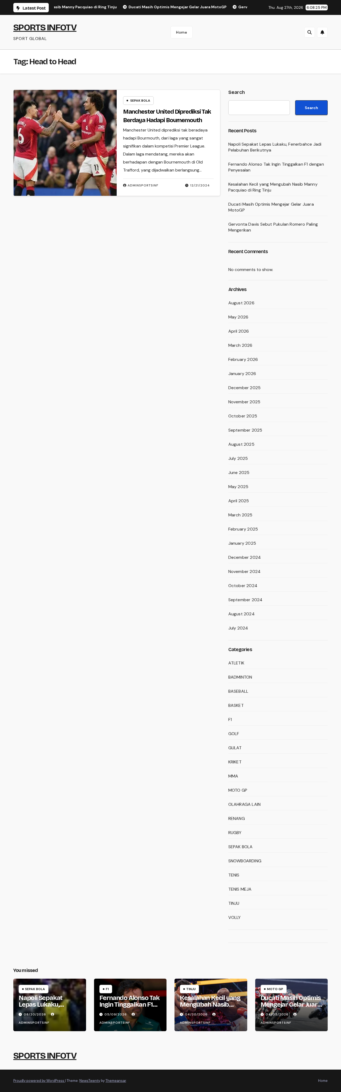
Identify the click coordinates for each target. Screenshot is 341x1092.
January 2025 (242, 543)
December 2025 (244, 387)
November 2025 (244, 402)
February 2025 (243, 529)
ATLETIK (236, 663)
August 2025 (241, 444)
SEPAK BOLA (140, 100)
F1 (230, 719)
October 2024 (242, 585)
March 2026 (240, 345)
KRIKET (235, 762)
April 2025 (238, 501)
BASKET (236, 705)
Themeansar (115, 1080)
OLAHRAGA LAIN (244, 804)
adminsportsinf (143, 185)
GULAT (235, 748)
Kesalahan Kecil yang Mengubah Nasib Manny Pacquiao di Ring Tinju (210, 1008)
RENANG (236, 818)
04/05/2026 (278, 1014)
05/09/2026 (116, 1014)
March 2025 (240, 515)
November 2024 (244, 571)
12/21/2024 (200, 185)
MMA (233, 776)
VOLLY (234, 917)
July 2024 (238, 628)
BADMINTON (240, 677)
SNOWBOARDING (244, 861)
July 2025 (238, 458)
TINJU (233, 903)
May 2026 (238, 317)
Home (181, 32)
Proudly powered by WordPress (39, 1080)
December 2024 (244, 557)
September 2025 (245, 430)
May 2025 (238, 486)
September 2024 (245, 600)
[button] (309, 32)
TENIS (233, 875)
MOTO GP (237, 790)
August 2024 (241, 614)
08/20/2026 (35, 1014)
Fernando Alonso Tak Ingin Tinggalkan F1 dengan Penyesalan (129, 1004)
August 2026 (241, 303)
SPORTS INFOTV (44, 27)
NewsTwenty (89, 1080)
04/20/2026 (197, 1014)
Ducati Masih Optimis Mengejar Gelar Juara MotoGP (291, 1004)
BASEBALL (238, 691)
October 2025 (242, 416)
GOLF (233, 733)
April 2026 (238, 331)
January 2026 (242, 373)
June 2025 (239, 472)
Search (236, 92)
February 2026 (243, 359)
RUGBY (235, 832)
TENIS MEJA (240, 889)
